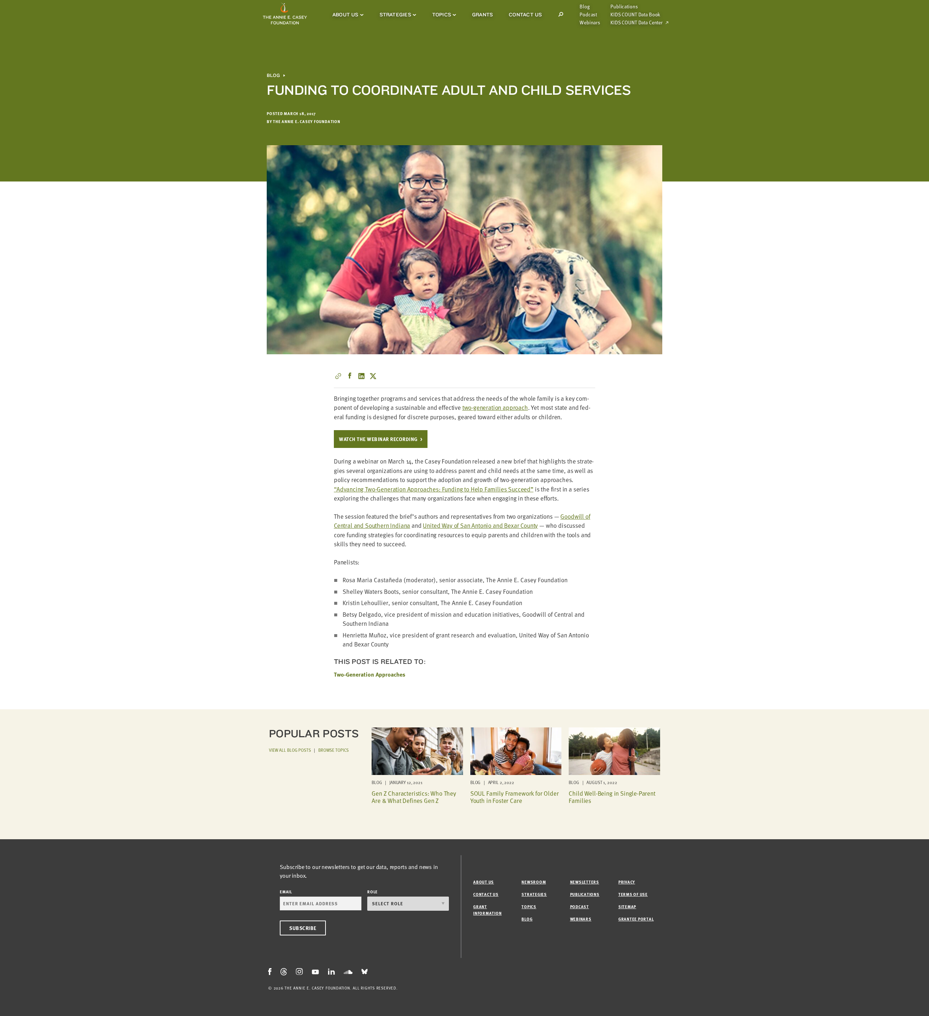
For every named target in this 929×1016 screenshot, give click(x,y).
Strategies (395, 14)
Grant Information (487, 909)
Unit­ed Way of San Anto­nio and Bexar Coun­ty (480, 525)
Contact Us (525, 14)
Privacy (626, 882)
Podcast (588, 14)
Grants (482, 14)
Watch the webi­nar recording (378, 439)
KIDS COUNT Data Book (635, 14)
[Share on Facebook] (349, 376)
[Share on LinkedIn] (361, 376)
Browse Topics (333, 750)
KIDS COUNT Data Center (636, 22)
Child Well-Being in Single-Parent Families (612, 797)
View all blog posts (290, 750)
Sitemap (627, 906)
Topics (441, 14)
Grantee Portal (636, 919)
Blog (584, 6)
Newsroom (533, 882)
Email (286, 892)
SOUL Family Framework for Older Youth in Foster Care (514, 797)
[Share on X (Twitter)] (373, 376)
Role (372, 892)
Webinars (590, 22)
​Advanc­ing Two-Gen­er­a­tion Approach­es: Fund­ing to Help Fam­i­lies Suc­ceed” (433, 489)
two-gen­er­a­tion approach (495, 407)
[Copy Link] (338, 376)
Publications (624, 6)
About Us (345, 14)
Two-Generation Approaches (369, 674)
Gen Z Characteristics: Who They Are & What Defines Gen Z (414, 797)
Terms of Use (633, 894)
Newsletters (584, 882)
